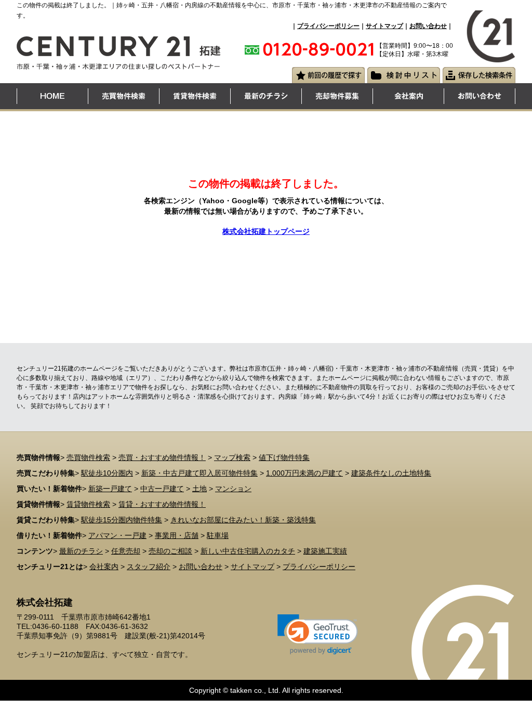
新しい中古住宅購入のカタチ (248, 551)
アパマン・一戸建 (117, 535)
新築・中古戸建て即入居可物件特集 (199, 473)
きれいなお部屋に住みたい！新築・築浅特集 (243, 520)
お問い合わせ (428, 26)
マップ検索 (232, 457)
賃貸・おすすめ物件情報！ (162, 504)
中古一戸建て (162, 488)
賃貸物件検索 (88, 504)
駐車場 (218, 535)
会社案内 (103, 566)
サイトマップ (384, 26)
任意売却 (125, 551)
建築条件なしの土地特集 (391, 473)
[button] (318, 634)
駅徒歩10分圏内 (107, 473)
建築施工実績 (325, 551)
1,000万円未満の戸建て (304, 473)
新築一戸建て (110, 488)
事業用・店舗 (176, 535)
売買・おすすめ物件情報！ (162, 457)
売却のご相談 (170, 551)
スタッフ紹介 (148, 566)
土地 (199, 488)
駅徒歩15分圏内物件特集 (121, 520)
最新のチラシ (81, 551)
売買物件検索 (88, 457)
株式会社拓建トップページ (266, 231)
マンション (233, 488)
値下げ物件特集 (284, 457)
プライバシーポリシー (328, 26)
